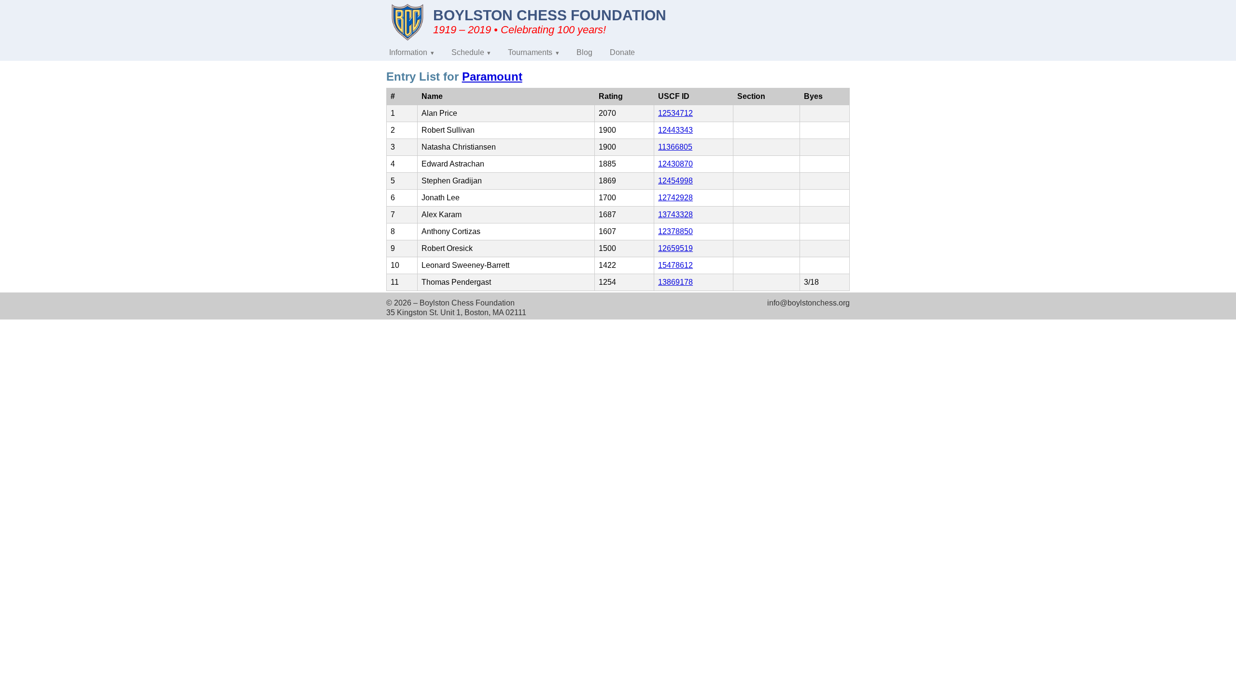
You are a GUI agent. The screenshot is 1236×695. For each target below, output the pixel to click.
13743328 (675, 214)
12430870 (675, 164)
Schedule (467, 52)
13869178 (675, 282)
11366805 (675, 147)
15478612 (675, 265)
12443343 (675, 130)
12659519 (675, 248)
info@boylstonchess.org (808, 303)
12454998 (675, 181)
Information (408, 52)
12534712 (675, 113)
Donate (622, 52)
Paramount (492, 76)
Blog (584, 52)
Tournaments (530, 52)
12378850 (675, 231)
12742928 (675, 198)
